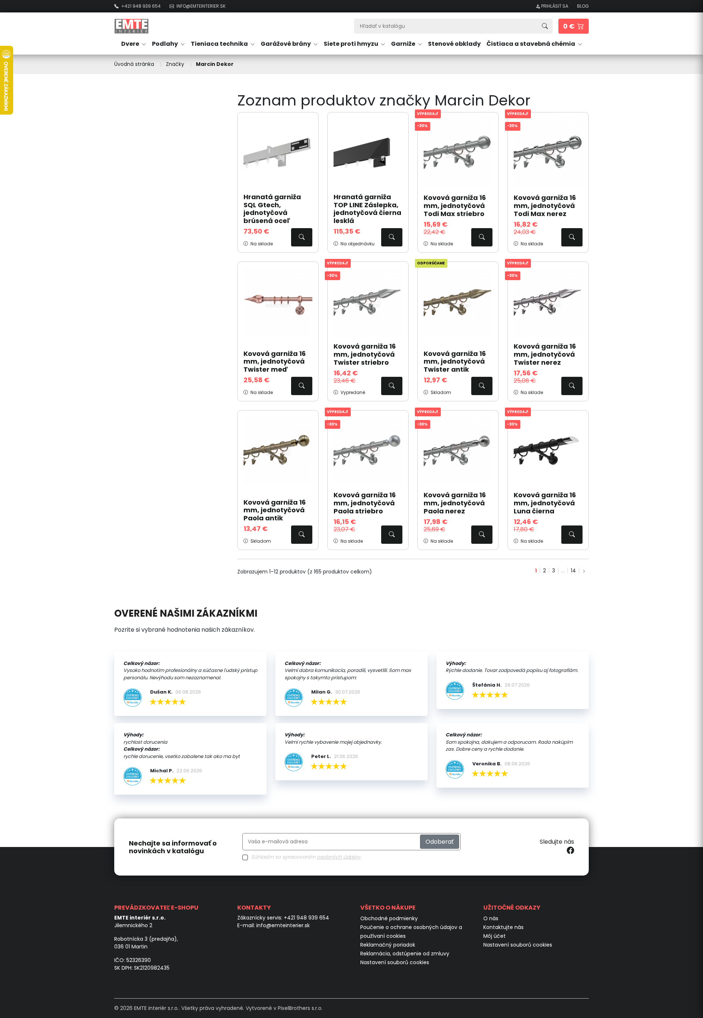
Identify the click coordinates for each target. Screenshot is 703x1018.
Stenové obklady (454, 44)
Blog (583, 6)
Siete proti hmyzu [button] (351, 44)
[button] (573, 26)
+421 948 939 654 (306, 917)
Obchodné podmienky (389, 918)
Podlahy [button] (165, 44)
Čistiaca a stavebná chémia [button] (531, 44)
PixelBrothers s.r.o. (300, 1008)
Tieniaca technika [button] (220, 44)
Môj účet (494, 936)
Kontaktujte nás (503, 927)
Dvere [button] (130, 44)
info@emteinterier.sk (283, 925)
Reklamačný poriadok (387, 944)
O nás (490, 918)
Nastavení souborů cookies (394, 962)
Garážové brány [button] (286, 44)
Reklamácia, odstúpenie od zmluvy (404, 953)
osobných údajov (338, 857)
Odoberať (439, 841)
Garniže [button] (403, 44)
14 (573, 570)
